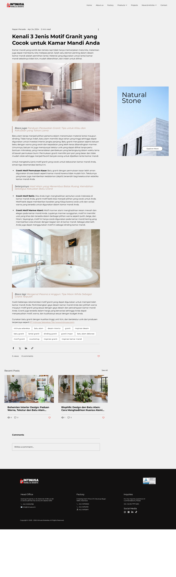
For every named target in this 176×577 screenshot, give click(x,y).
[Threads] (128, 512)
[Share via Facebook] (13, 348)
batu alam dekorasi (85, 334)
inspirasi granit (50, 339)
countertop (34, 339)
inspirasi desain (82, 328)
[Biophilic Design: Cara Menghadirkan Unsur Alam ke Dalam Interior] (83, 389)
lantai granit (33, 334)
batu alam (38, 328)
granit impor (67, 334)
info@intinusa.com (29, 507)
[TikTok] (136, 512)
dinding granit (50, 334)
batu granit (19, 334)
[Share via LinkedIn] (26, 348)
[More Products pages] (126, 5)
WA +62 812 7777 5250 (131, 504)
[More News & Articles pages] (156, 5)
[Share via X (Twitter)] (19, 348)
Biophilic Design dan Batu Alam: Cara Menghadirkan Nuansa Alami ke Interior (81, 409)
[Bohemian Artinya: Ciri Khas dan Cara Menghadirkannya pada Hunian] (29, 389)
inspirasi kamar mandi (72, 339)
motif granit (19, 339)
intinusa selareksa (22, 328)
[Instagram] (125, 512)
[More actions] (98, 29)
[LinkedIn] (132, 512)
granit (68, 328)
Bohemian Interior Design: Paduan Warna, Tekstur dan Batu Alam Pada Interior (28, 409)
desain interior (54, 328)
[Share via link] (32, 348)
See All (105, 370)
